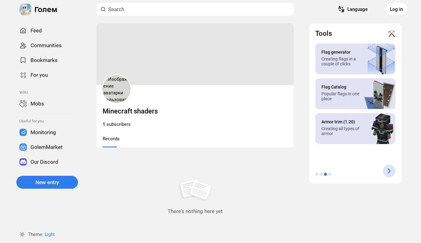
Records (111, 139)
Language (357, 9)
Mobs (37, 104)
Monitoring (43, 132)
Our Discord (44, 162)
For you (39, 75)
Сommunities (46, 45)
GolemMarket (47, 147)
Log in (396, 9)
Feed (36, 30)
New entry (47, 182)
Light (50, 234)
